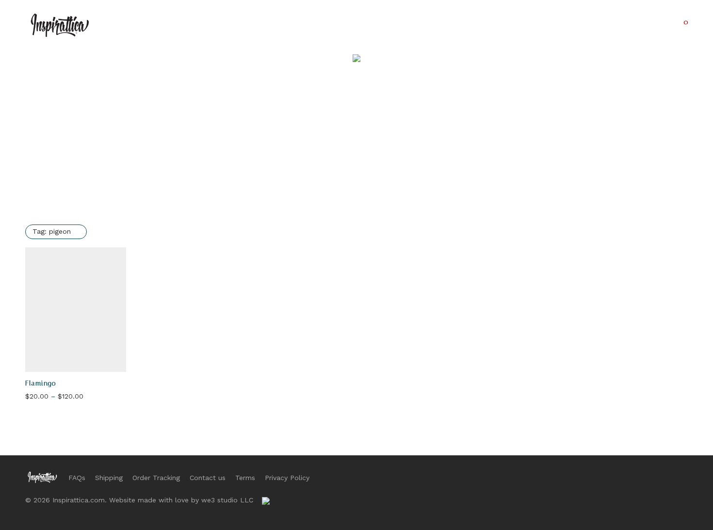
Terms (245, 478)
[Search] (634, 25)
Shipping (109, 478)
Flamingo (40, 383)
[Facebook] (637, 477)
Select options (46, 397)
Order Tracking (156, 478)
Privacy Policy (287, 478)
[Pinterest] (684, 477)
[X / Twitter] (668, 477)
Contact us (208, 478)
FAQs (76, 478)
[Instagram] (653, 477)
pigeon (51, 231)
